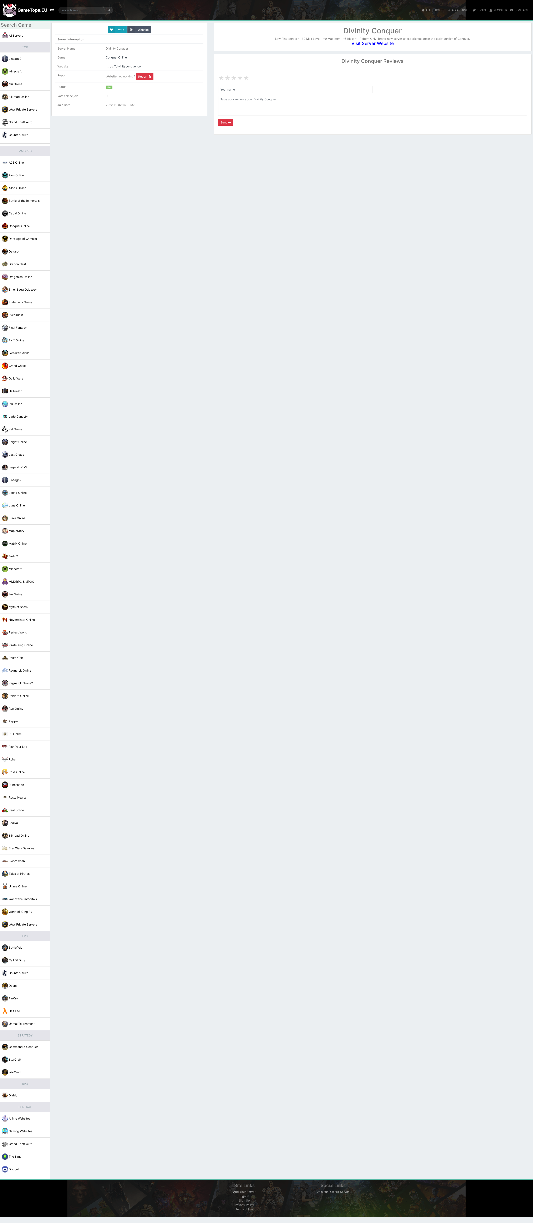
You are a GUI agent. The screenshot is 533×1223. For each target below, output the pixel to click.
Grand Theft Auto (20, 122)
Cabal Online (17, 213)
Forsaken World (19, 353)
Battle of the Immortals (24, 200)
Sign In (244, 1196)
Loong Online (18, 492)
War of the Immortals (23, 899)
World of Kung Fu (20, 911)
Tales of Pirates (19, 873)
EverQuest (16, 315)
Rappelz (14, 721)
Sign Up (244, 1200)
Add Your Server (244, 1191)
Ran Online (16, 708)
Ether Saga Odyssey (23, 289)
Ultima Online (18, 886)
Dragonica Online (20, 277)
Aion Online (16, 175)
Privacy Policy (244, 1205)
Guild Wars (16, 378)
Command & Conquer (23, 1047)
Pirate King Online (21, 645)
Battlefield (15, 947)
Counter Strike (18, 135)
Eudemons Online (20, 302)
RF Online (15, 734)
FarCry (13, 998)
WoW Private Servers (23, 109)
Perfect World (18, 632)
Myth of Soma (18, 607)
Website (143, 29)
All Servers (16, 35)
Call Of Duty (17, 960)
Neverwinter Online (22, 619)
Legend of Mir (18, 467)
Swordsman (17, 861)
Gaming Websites (20, 1131)
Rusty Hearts (17, 797)
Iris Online (15, 404)
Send (224, 122)
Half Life (14, 1011)
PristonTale (16, 657)
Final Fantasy (18, 327)
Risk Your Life (18, 746)
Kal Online (15, 429)
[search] (109, 10)
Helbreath (15, 391)
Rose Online (17, 772)
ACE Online (16, 162)
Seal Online (16, 810)
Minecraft (15, 71)
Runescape (16, 784)
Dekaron (14, 251)
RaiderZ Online (19, 696)
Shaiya (13, 823)
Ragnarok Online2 (21, 683)
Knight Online (18, 442)
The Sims (15, 1156)
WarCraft (15, 1072)
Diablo (13, 1095)
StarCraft (15, 1059)
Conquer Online (19, 226)
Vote (120, 29)
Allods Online (17, 188)
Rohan (13, 759)
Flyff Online (16, 340)
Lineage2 (15, 58)
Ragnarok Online (20, 670)
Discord (14, 1169)
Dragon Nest (17, 264)
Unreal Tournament (22, 1023)
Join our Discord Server (333, 1191)
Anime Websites (19, 1118)
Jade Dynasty (18, 416)
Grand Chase (17, 365)
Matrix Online (18, 543)
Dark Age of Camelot (23, 238)
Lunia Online (17, 518)
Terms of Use (244, 1209)
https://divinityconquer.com (124, 66)
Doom (13, 985)
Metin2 (13, 556)
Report (143, 76)
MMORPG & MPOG (21, 581)
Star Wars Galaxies (21, 848)
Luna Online (17, 505)
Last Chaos (16, 454)
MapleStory (16, 530)
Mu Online (15, 84)
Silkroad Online (19, 96)
